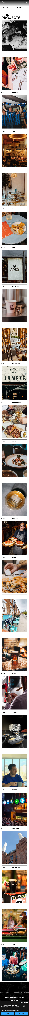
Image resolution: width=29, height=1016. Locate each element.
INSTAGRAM (14, 1000)
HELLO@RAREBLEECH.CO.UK (14, 997)
